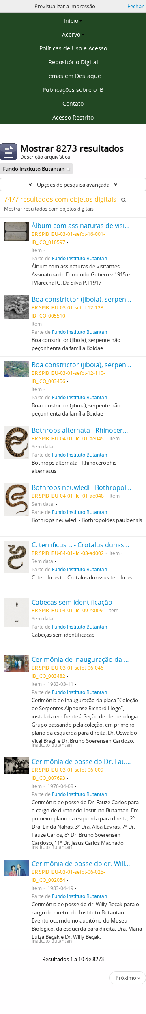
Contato (73, 103)
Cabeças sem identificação (72, 602)
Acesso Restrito (73, 117)
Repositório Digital (73, 62)
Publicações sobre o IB (73, 90)
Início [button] (71, 20)
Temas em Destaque (73, 76)
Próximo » (128, 977)
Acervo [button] (71, 34)
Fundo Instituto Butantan (79, 258)
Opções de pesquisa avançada (73, 184)
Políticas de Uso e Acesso (73, 48)
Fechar (135, 6)
